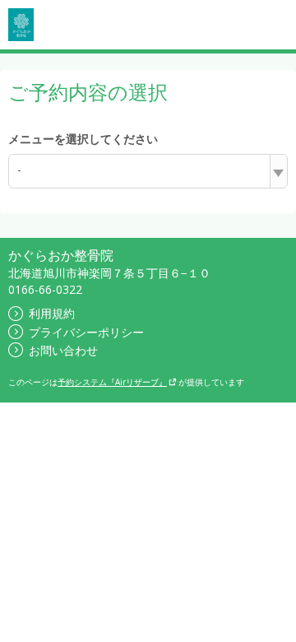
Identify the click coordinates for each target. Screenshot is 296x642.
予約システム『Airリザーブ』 (112, 382)
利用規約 (52, 313)
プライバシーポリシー (86, 332)
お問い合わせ (63, 350)
